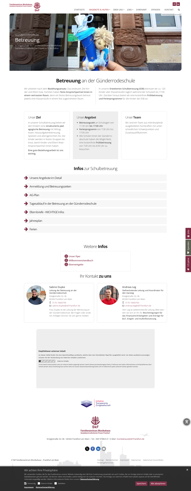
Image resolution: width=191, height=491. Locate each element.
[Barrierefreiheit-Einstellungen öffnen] (186, 421)
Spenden (188, 245)
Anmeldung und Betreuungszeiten (50, 186)
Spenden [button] (155, 9)
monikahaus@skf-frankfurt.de (130, 439)
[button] (177, 9)
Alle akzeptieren (158, 483)
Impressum (29, 487)
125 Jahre (188, 262)
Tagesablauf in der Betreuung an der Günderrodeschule (63, 203)
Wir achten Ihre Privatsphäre (41, 470)
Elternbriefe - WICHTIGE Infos (47, 212)
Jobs (188, 232)
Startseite (79, 9)
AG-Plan (34, 195)
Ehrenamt (141, 9)
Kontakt (169, 9)
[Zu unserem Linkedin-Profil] (178, 4)
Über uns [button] (118, 9)
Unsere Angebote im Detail (46, 178)
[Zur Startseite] (25, 6)
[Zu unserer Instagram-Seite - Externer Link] (174, 4)
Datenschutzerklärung (89, 479)
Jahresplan (36, 221)
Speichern (141, 483)
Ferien (33, 229)
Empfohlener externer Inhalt (52, 351)
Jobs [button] (129, 9)
